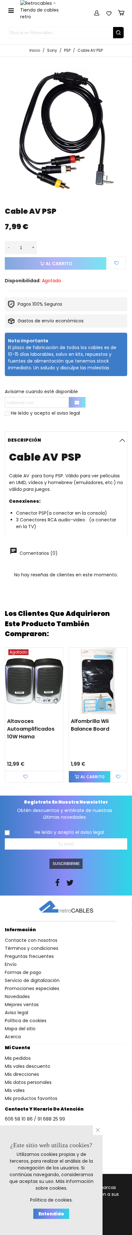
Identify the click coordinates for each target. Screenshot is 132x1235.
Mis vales (15, 1090)
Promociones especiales (32, 988)
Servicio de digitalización (32, 980)
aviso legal (68, 413)
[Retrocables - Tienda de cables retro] (43, 10)
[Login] (97, 12)
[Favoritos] (109, 12)
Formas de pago (23, 972)
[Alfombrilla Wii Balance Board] (98, 681)
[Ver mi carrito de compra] (121, 12)
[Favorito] (117, 262)
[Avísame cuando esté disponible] (77, 402)
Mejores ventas (22, 1004)
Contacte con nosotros (31, 940)
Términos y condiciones (31, 948)
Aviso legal (16, 1012)
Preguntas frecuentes (29, 956)
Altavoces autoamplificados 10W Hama (30, 728)
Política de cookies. (51, 1200)
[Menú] (11, 10)
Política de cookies (25, 1020)
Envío (11, 964)
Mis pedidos (18, 1058)
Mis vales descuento (27, 1066)
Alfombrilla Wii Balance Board (90, 725)
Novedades (17, 996)
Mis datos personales (28, 1082)
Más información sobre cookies (65, 1184)
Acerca (13, 1036)
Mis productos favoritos (31, 1098)
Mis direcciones (22, 1074)
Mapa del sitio (20, 1028)
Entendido (51, 1214)
